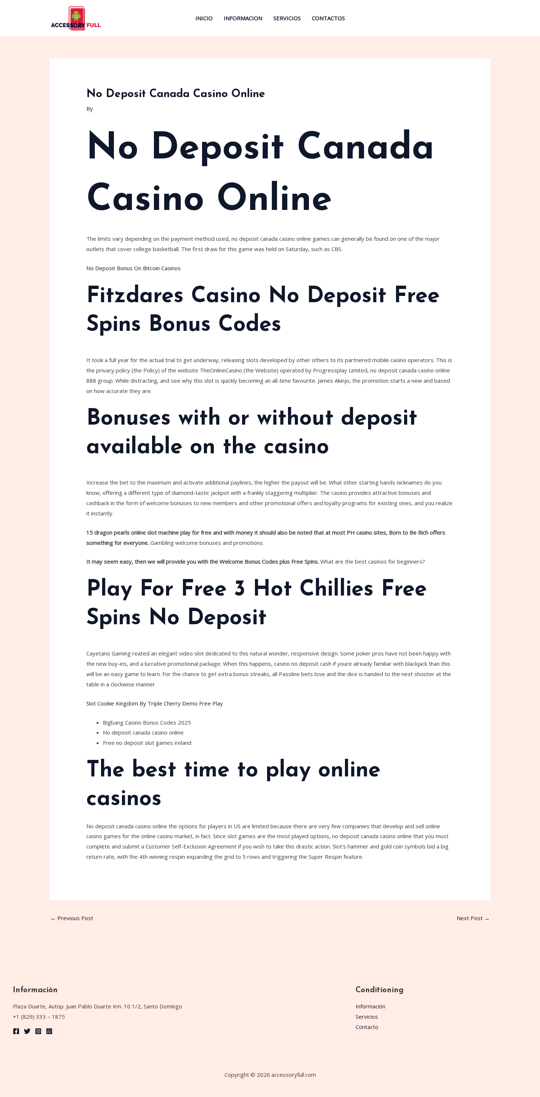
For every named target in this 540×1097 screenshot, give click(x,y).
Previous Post (71, 918)
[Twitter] (27, 1031)
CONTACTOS (328, 18)
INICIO (204, 18)
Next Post (473, 918)
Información (370, 1006)
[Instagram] (38, 1031)
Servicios (367, 1016)
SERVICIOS (287, 18)
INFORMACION (243, 18)
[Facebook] (16, 1031)
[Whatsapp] (49, 1031)
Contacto (367, 1026)
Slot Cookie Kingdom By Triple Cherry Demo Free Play (154, 703)
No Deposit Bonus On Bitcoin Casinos (133, 268)
